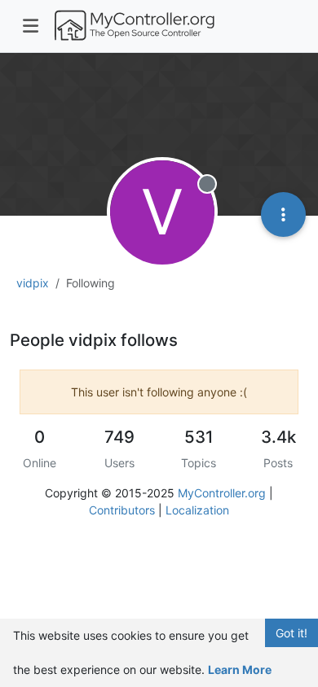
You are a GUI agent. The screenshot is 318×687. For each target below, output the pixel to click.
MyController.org (222, 493)
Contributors (122, 510)
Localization (197, 510)
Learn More (240, 669)
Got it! (291, 633)
